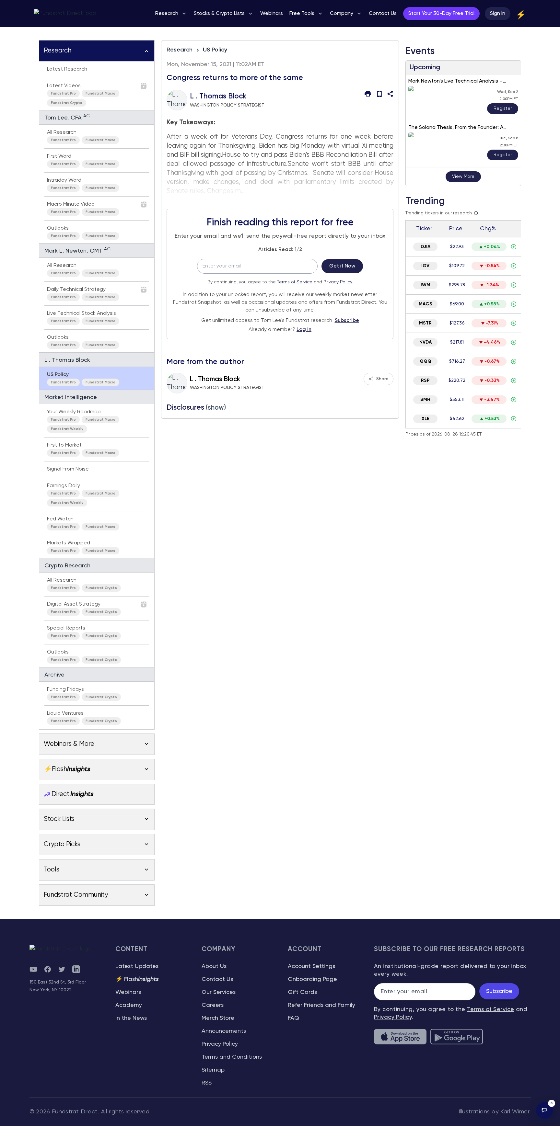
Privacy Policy (337, 282)
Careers (213, 1005)
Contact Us (217, 979)
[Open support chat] (544, 1110)
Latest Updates (136, 966)
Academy (128, 1005)
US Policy (215, 50)
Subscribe (347, 320)
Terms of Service (294, 282)
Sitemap (213, 1070)
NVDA (425, 342)
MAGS (425, 304)
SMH (425, 399)
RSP (425, 380)
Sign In (497, 13)
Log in (304, 329)
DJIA (425, 247)
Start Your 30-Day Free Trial (441, 13)
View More (463, 176)
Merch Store (218, 1018)
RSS (207, 1083)
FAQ (293, 1018)
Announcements (224, 1031)
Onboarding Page (312, 979)
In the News (131, 1018)
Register (503, 108)
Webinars (128, 992)
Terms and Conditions (232, 1057)
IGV (425, 266)
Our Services (219, 992)
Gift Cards (302, 992)
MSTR (425, 323)
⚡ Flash (137, 979)
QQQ (425, 361)
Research (179, 50)
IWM (425, 285)
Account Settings (311, 966)
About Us (214, 966)
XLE (425, 418)
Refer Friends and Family (321, 1005)
